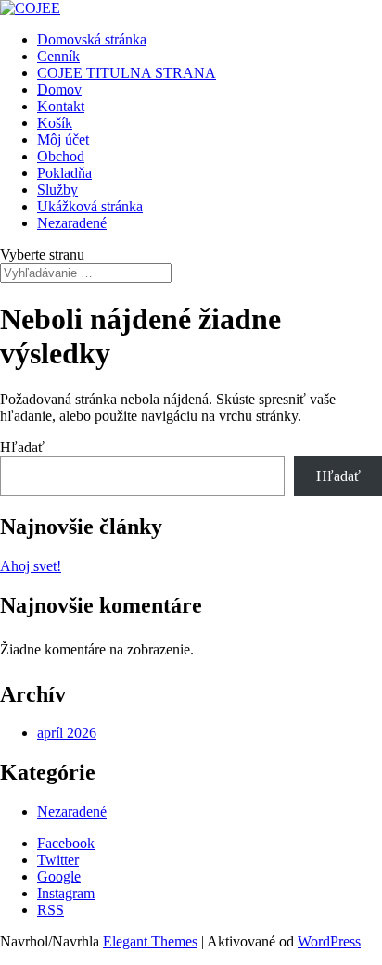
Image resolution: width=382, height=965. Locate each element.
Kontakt (60, 106)
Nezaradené (72, 223)
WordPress (329, 941)
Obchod (60, 156)
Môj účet (63, 139)
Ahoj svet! (30, 566)
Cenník (58, 56)
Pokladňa (64, 173)
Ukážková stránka (90, 206)
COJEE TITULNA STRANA (126, 73)
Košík (54, 123)
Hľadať (22, 447)
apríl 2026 (66, 733)
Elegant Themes (150, 941)
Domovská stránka (91, 39)
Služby (57, 189)
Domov (59, 89)
